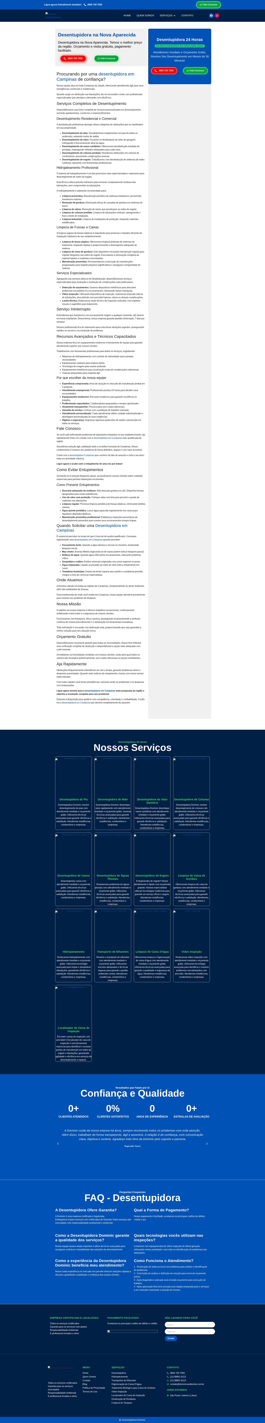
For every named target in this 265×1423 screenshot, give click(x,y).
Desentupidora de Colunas (191, 799)
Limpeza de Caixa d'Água (152, 951)
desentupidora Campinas (82, 455)
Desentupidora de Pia (73, 799)
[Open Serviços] (174, 15)
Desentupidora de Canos (73, 875)
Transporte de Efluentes (113, 951)
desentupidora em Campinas (108, 438)
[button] (58, 1143)
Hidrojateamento (73, 951)
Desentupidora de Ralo (113, 799)
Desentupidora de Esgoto (152, 875)
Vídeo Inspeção (191, 951)
